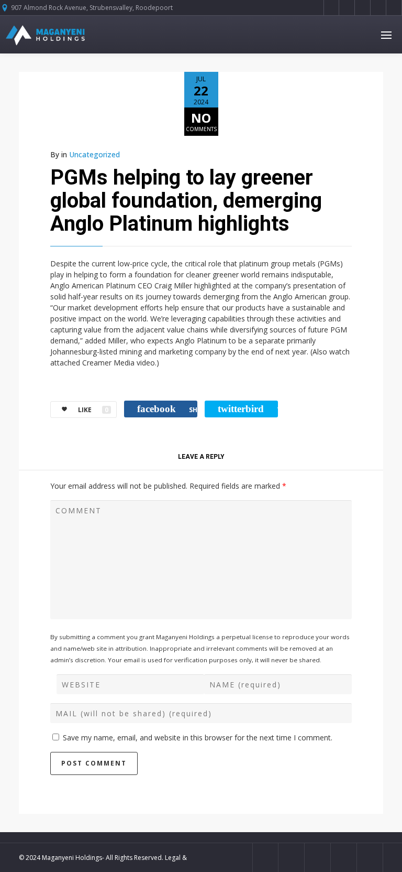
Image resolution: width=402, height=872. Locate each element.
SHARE (167, 408)
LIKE (93, 409)
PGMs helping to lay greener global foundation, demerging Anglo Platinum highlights (186, 200)
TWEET (248, 408)
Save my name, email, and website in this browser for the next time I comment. (197, 737)
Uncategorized (94, 154)
